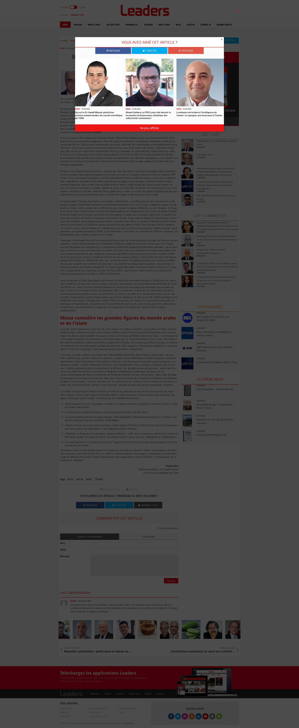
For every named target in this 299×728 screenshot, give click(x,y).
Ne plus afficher (149, 128)
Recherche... (188, 10)
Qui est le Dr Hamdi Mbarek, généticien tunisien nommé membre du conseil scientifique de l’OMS (98, 115)
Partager (114, 50)
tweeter (151, 50)
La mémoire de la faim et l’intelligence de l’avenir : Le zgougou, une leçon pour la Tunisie (199, 114)
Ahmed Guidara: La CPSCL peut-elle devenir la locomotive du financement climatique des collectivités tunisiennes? (148, 115)
